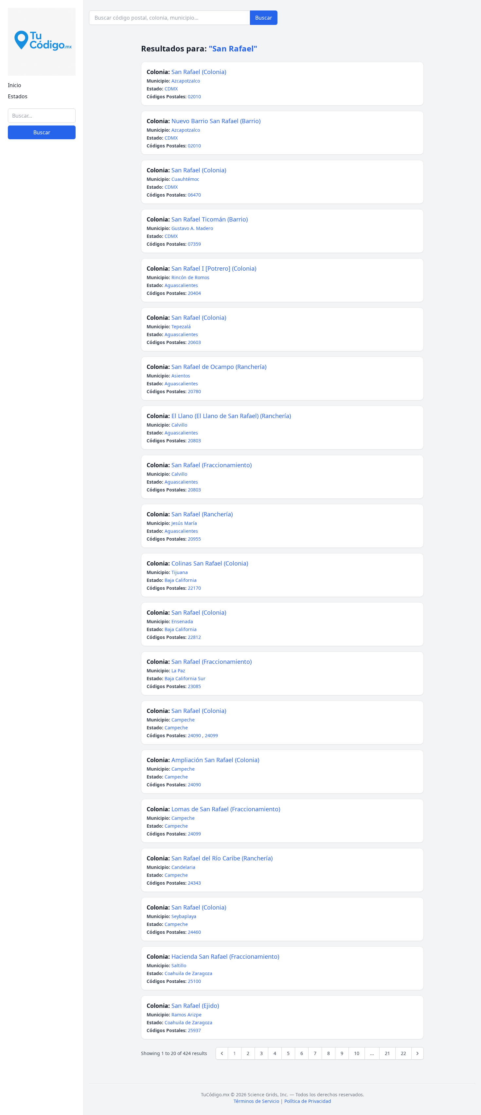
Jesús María (184, 523)
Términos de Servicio (256, 1101)
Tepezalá (181, 326)
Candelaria (183, 867)
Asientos (180, 376)
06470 (194, 195)
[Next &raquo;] (417, 1053)
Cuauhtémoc (185, 179)
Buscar (41, 132)
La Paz (178, 670)
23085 (194, 686)
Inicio (14, 85)
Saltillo (178, 965)
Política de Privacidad (307, 1101)
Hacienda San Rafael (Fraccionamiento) (225, 956)
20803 (194, 440)
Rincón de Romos (190, 277)
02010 (194, 96)
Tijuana (179, 572)
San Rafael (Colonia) (198, 72)
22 (403, 1053)
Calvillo (179, 425)
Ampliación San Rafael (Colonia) (215, 760)
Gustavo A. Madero (192, 228)
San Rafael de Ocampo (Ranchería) (218, 367)
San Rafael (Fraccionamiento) (211, 465)
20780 (194, 391)
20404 (194, 293)
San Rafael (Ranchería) (202, 514)
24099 (211, 735)
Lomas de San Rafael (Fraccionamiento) (225, 809)
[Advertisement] (42, 1009)
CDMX (171, 89)
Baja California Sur (185, 678)
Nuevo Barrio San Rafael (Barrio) (215, 121)
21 (387, 1053)
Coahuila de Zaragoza (188, 973)
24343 (194, 883)
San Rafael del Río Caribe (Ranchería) (222, 858)
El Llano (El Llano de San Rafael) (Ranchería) (231, 416)
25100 (194, 981)
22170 (194, 588)
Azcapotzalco (185, 81)
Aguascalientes (181, 285)
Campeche (183, 720)
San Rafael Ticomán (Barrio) (209, 219)
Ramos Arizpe (186, 1014)
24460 (194, 932)
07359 (194, 244)
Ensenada (182, 621)
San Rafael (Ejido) (195, 1005)
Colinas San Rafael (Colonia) (209, 563)
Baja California (181, 580)
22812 (194, 637)
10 (356, 1053)
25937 (194, 1030)
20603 (194, 342)
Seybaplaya (183, 916)
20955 (194, 539)
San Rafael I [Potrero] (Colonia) (213, 268)
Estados (17, 96)
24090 (195, 735)
